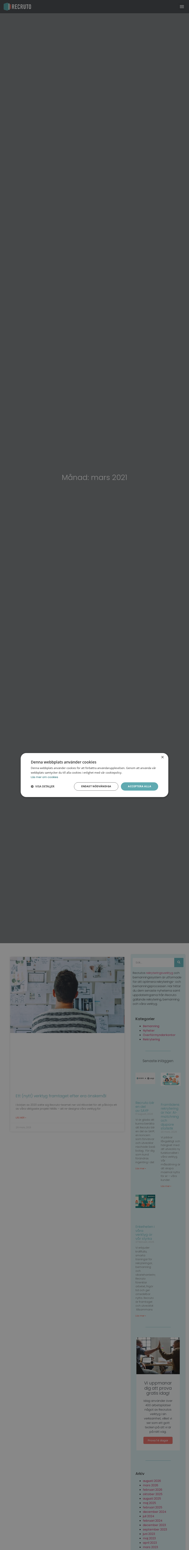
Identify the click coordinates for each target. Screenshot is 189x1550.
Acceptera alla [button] (139, 786)
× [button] (162, 757)
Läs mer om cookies (44, 777)
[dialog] (94, 775)
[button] (42, 786)
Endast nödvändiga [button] (96, 786)
